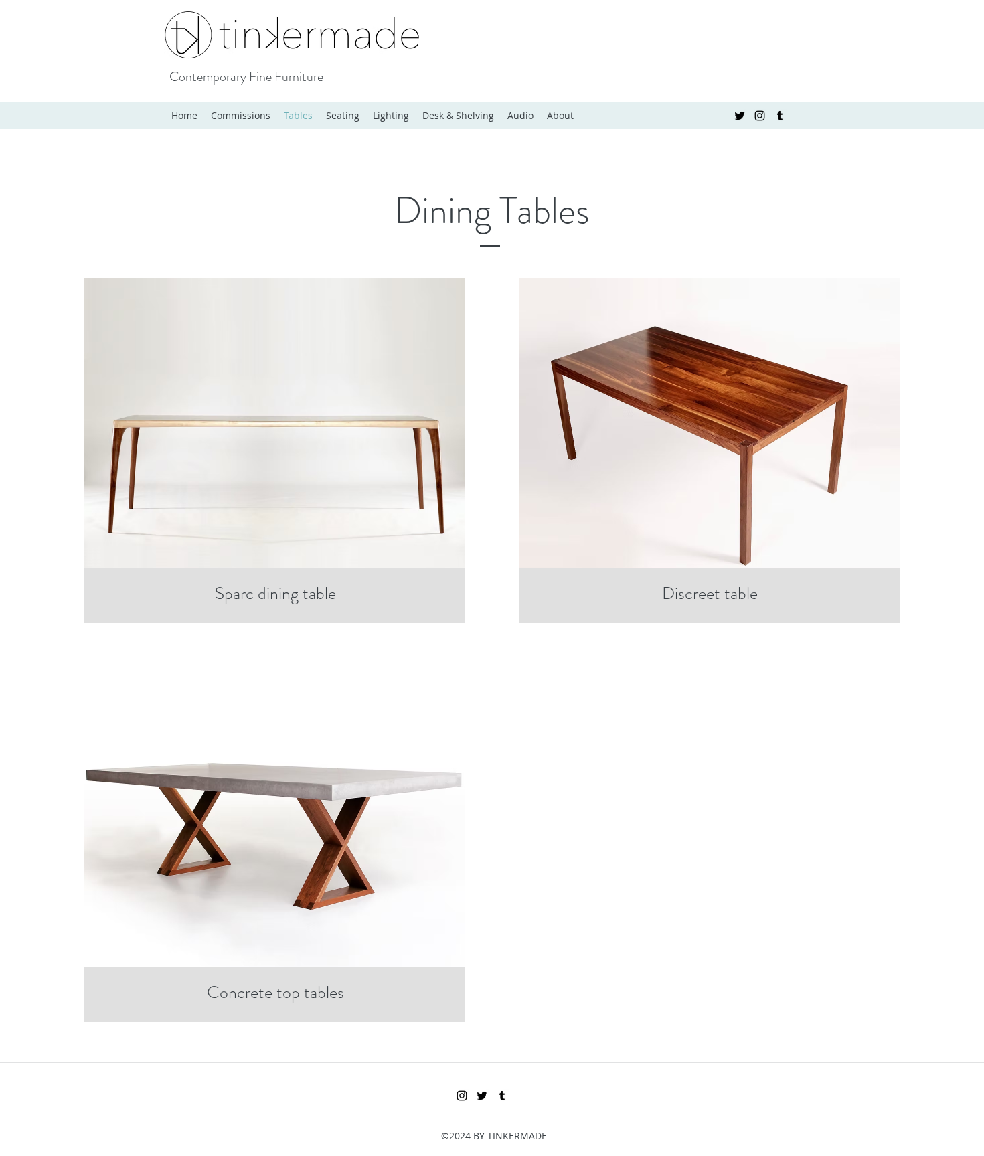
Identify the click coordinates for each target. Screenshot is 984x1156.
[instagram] (759, 115)
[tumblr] (780, 115)
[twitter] (739, 115)
